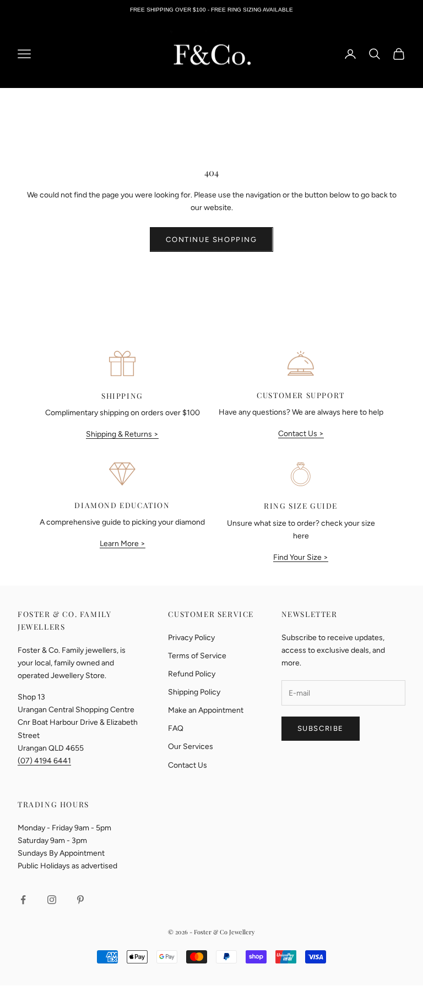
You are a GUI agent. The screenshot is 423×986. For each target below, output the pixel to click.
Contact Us (187, 765)
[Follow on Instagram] (51, 899)
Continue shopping (211, 239)
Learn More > (122, 543)
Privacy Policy (191, 637)
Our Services (190, 746)
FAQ (175, 728)
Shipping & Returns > (122, 434)
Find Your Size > (300, 557)
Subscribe (320, 728)
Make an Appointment (205, 710)
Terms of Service (197, 655)
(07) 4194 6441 (44, 760)
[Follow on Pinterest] (80, 899)
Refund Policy (191, 674)
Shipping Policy (194, 692)
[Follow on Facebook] (23, 899)
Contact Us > (301, 433)
